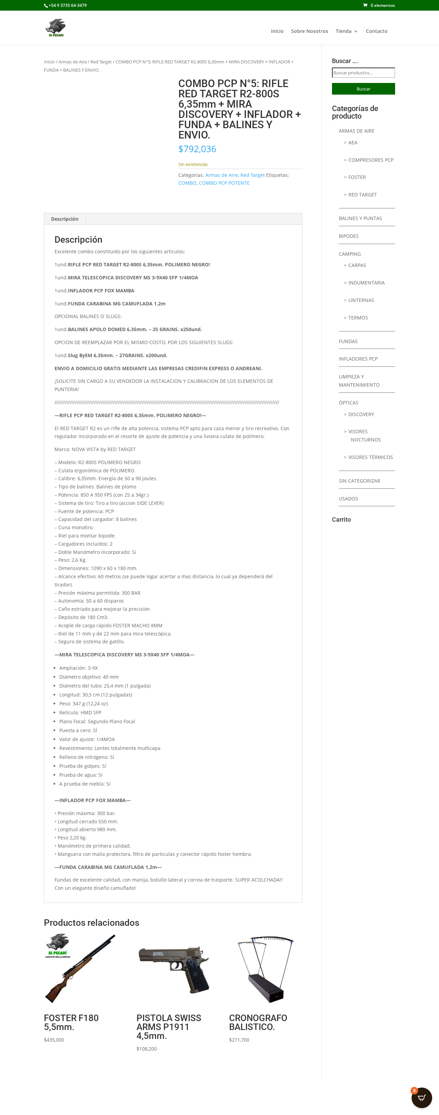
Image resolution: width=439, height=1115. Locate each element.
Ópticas (348, 402)
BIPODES (349, 236)
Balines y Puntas (360, 218)
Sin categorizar (359, 480)
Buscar (363, 89)
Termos (358, 317)
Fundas (348, 341)
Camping (350, 254)
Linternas (361, 300)
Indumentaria (366, 282)
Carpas (357, 265)
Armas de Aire (73, 62)
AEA (352, 142)
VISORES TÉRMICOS (370, 457)
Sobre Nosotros (309, 31)
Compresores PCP (370, 160)
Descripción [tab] (65, 219)
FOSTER (357, 177)
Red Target (101, 62)
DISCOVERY (361, 414)
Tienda (344, 31)
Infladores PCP (358, 358)
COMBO (187, 183)
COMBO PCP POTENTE (224, 183)
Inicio (277, 31)
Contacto (377, 31)
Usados (348, 498)
